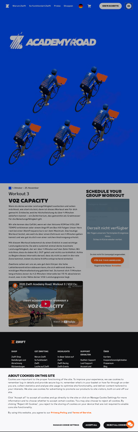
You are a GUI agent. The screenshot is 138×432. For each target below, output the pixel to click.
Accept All (91, 425)
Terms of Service (81, 412)
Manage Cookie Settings (66, 425)
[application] (130, 424)
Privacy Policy (59, 412)
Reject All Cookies (117, 425)
